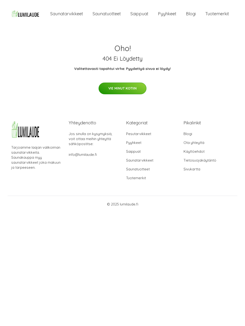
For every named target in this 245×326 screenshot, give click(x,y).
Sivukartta (192, 169)
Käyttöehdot (194, 151)
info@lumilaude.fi (83, 154)
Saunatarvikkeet (66, 13)
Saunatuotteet (107, 13)
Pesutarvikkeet (138, 133)
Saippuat (139, 13)
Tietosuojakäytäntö (200, 160)
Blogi (191, 13)
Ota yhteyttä (194, 142)
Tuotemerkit (217, 13)
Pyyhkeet (167, 13)
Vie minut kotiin (122, 88)
